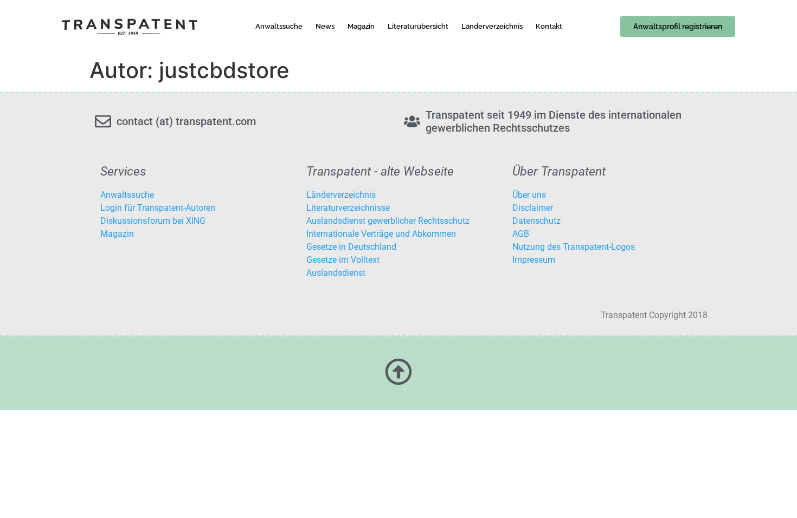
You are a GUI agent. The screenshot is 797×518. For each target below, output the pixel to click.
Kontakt (549, 26)
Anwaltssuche (279, 26)
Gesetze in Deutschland (351, 247)
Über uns (529, 195)
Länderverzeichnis (492, 26)
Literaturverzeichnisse (348, 208)
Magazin (361, 26)
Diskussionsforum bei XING (152, 221)
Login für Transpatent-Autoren (157, 208)
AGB (520, 234)
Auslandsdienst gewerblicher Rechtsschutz (388, 221)
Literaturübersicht (418, 26)
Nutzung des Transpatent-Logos (573, 247)
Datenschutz (536, 221)
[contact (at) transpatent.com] (103, 121)
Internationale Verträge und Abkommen (381, 234)
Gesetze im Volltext (343, 260)
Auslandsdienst (335, 273)
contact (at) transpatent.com (186, 121)
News (325, 26)
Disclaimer (532, 208)
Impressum (533, 260)
